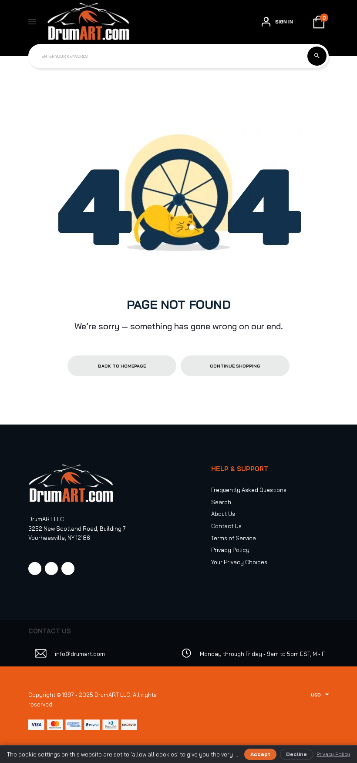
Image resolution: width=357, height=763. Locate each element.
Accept (260, 754)
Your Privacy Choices (239, 562)
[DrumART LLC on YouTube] (67, 568)
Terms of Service (233, 538)
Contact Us (226, 525)
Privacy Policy (230, 549)
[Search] (317, 56)
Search (221, 502)
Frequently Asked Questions (248, 489)
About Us (223, 513)
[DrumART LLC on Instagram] (51, 568)
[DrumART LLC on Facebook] (34, 568)
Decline (296, 754)
